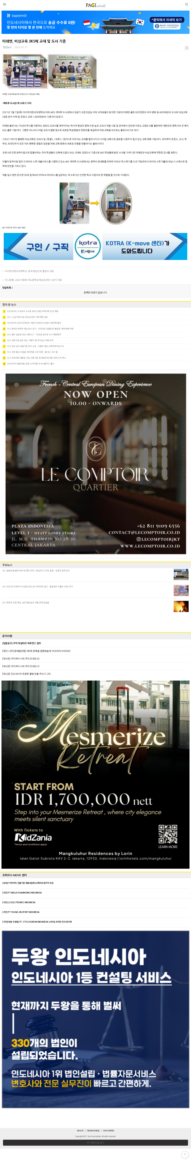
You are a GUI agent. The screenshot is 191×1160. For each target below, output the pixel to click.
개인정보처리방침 (93, 1131)
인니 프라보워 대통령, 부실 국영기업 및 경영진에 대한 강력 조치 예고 (35, 358)
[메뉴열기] (4, 5)
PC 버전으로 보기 (95, 1142)
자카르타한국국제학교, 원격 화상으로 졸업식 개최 (29, 271)
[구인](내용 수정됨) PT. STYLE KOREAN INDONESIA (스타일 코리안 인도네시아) (37, 922)
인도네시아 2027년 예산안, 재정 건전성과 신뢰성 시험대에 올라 (32, 323)
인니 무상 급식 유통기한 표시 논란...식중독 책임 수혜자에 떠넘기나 (34, 346)
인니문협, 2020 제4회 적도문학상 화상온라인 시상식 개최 (33, 280)
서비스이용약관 (108, 1131)
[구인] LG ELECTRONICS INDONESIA (18, 902)
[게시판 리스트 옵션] (186, 48)
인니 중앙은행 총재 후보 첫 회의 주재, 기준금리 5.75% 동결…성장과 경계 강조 (36, 571)
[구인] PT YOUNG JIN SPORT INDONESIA (20, 912)
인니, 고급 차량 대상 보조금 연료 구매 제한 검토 (26, 317)
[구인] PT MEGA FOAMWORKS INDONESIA (22, 893)
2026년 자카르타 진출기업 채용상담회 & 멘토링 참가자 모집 (27, 883)
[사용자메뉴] (187, 5)
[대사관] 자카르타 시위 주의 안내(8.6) (20, 658)
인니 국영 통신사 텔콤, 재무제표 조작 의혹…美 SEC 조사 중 (31, 352)
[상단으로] (185, 1155)
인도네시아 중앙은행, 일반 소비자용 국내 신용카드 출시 (28, 364)
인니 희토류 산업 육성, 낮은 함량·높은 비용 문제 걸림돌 (25, 603)
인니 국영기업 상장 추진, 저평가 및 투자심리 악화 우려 (28, 340)
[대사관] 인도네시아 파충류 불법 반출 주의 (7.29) (26, 674)
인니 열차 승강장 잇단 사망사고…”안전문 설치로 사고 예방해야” (32, 335)
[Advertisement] (95, 621)
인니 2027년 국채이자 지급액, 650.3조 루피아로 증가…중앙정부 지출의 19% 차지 (37, 587)
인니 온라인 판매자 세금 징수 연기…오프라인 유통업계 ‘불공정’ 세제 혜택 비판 (38, 329)
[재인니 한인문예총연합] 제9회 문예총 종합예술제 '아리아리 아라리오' (36, 651)
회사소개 (80, 1131)
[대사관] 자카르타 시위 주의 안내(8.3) (20, 666)
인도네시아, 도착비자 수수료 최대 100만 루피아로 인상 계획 (31, 311)
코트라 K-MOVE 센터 (14, 875)
